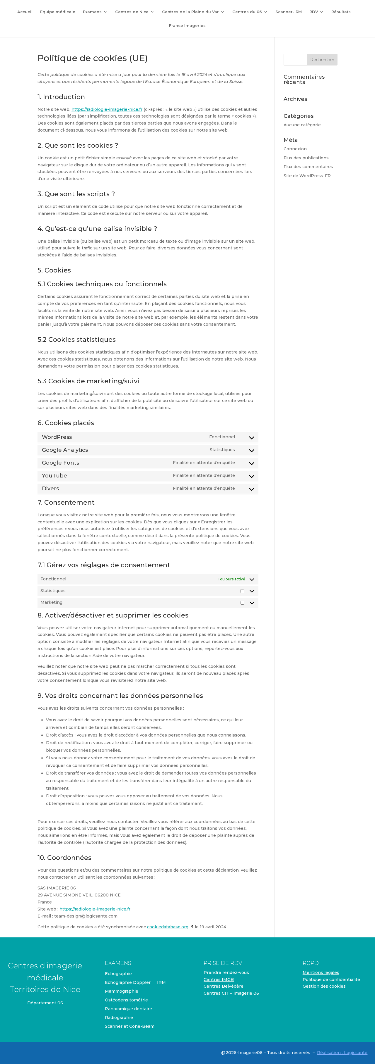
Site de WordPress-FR (307, 175)
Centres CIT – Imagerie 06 (231, 993)
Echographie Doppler (128, 982)
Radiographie (119, 1017)
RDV (313, 12)
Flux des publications (306, 158)
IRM (161, 982)
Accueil (25, 12)
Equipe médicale (57, 12)
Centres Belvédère (223, 986)
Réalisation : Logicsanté (342, 1052)
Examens (92, 12)
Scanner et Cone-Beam (129, 1026)
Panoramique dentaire (128, 1009)
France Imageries (187, 25)
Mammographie (121, 991)
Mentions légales (321, 972)
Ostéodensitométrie (126, 1000)
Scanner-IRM (288, 12)
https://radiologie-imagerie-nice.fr (106, 109)
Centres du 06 (247, 12)
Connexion (295, 148)
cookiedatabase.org (167, 927)
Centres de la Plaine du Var (190, 12)
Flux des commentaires (308, 166)
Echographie (118, 974)
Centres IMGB (219, 979)
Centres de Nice (132, 12)
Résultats (341, 12)
